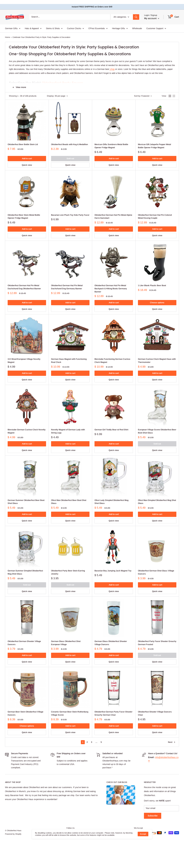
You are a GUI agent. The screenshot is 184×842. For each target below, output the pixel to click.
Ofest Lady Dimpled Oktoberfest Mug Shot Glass (111, 501)
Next (170, 742)
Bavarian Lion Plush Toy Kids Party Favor (70, 215)
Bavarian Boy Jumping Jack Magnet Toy (113, 571)
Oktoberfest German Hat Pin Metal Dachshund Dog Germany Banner (67, 287)
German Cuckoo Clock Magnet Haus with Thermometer (157, 360)
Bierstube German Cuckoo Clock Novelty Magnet (27, 431)
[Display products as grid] (170, 96)
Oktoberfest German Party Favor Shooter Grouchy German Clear (113, 713)
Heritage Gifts (118, 28)
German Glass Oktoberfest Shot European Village (65, 642)
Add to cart (27, 158)
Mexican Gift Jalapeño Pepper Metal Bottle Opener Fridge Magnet (154, 146)
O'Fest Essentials (96, 28)
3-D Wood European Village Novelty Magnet (24, 360)
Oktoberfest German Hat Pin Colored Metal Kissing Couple (155, 216)
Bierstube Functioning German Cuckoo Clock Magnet (112, 360)
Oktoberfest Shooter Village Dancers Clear (155, 713)
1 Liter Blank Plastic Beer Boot (152, 285)
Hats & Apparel (32, 28)
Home (7, 37)
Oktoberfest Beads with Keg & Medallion (69, 144)
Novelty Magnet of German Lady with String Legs (68, 431)
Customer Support (154, 28)
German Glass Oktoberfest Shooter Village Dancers (111, 642)
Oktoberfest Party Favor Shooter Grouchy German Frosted (157, 642)
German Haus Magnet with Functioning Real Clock (69, 360)
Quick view (27, 165)
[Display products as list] (174, 96)
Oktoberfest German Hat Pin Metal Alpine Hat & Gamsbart (113, 216)
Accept (143, 834)
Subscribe (152, 816)
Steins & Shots (53, 28)
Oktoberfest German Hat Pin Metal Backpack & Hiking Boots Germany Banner (111, 288)
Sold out (70, 158)
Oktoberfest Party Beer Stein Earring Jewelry (68, 572)
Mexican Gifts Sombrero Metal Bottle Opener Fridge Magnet (111, 146)
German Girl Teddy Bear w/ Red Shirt (111, 430)
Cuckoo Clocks (74, 28)
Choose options (157, 302)
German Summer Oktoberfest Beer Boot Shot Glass (26, 501)
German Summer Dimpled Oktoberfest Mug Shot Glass (25, 572)
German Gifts (11, 28)
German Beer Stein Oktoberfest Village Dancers (25, 713)
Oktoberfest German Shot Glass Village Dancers (156, 572)
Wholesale (137, 28)
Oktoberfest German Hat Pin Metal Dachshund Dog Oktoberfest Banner (24, 287)
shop (112, 69)
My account (150, 18)
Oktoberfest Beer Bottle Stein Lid (23, 144)
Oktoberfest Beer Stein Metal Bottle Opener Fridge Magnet (24, 216)
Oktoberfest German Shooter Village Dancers (24, 642)
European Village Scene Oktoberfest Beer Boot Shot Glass (157, 431)
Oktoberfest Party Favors (62, 83)
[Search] (136, 17)
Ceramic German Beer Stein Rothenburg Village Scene (69, 713)
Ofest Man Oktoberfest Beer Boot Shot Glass (68, 501)
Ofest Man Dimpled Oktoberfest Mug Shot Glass (157, 501)
